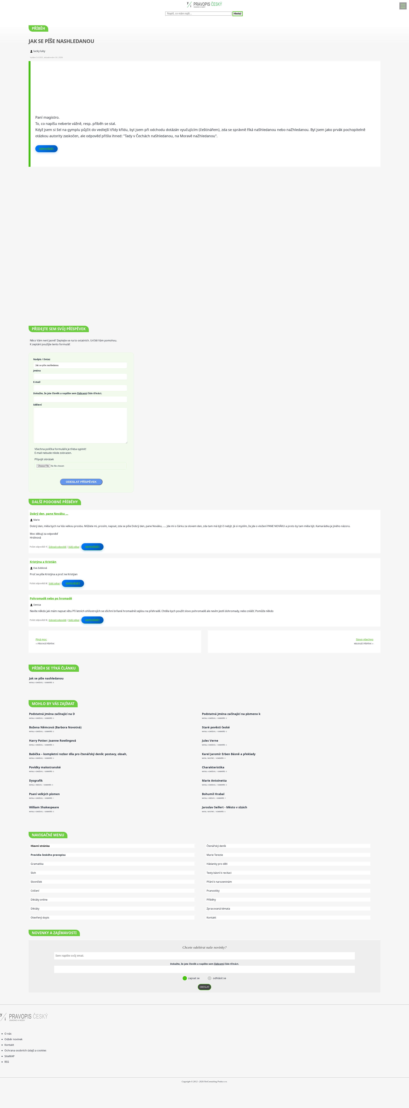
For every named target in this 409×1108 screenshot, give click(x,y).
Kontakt (211, 917)
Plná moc (41, 639)
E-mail (36, 381)
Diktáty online (39, 899)
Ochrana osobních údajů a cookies (25, 1050)
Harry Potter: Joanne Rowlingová (52, 740)
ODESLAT (204, 987)
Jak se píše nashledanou (46, 678)
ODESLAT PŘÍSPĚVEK (81, 481)
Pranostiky (213, 890)
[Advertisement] (126, 83)
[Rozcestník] (403, 5)
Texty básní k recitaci (219, 873)
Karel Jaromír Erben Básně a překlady (228, 754)
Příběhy (211, 899)
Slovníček (36, 881)
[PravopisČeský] (204, 8)
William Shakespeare (44, 807)
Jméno (37, 370)
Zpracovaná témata (218, 908)
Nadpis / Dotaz (41, 359)
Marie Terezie (215, 855)
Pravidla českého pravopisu (48, 855)
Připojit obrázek (44, 459)
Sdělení (37, 404)
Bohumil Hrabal (213, 794)
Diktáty (35, 908)
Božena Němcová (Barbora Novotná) (55, 727)
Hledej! (237, 13)
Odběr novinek (13, 1039)
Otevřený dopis (40, 917)
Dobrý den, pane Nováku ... (49, 514)
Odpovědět (46, 148)
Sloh (33, 873)
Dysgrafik (36, 780)
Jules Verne (210, 740)
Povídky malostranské (45, 767)
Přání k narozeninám (219, 881)
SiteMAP (9, 1056)
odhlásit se (219, 978)
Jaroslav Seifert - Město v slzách (224, 807)
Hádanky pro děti (217, 864)
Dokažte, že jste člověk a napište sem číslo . (67, 393)
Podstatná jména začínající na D (52, 714)
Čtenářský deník (216, 846)
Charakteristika (213, 767)
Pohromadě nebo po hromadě (51, 598)
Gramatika (37, 864)
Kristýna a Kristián (43, 562)
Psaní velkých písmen (44, 794)
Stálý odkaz (73, 546)
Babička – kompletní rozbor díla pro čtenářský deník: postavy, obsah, (78, 754)
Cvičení (35, 890)
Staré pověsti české (216, 727)
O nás (8, 1033)
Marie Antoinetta (214, 780)
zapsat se (194, 978)
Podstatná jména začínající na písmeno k (231, 714)
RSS (6, 1062)
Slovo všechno (364, 639)
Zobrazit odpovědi (57, 546)
